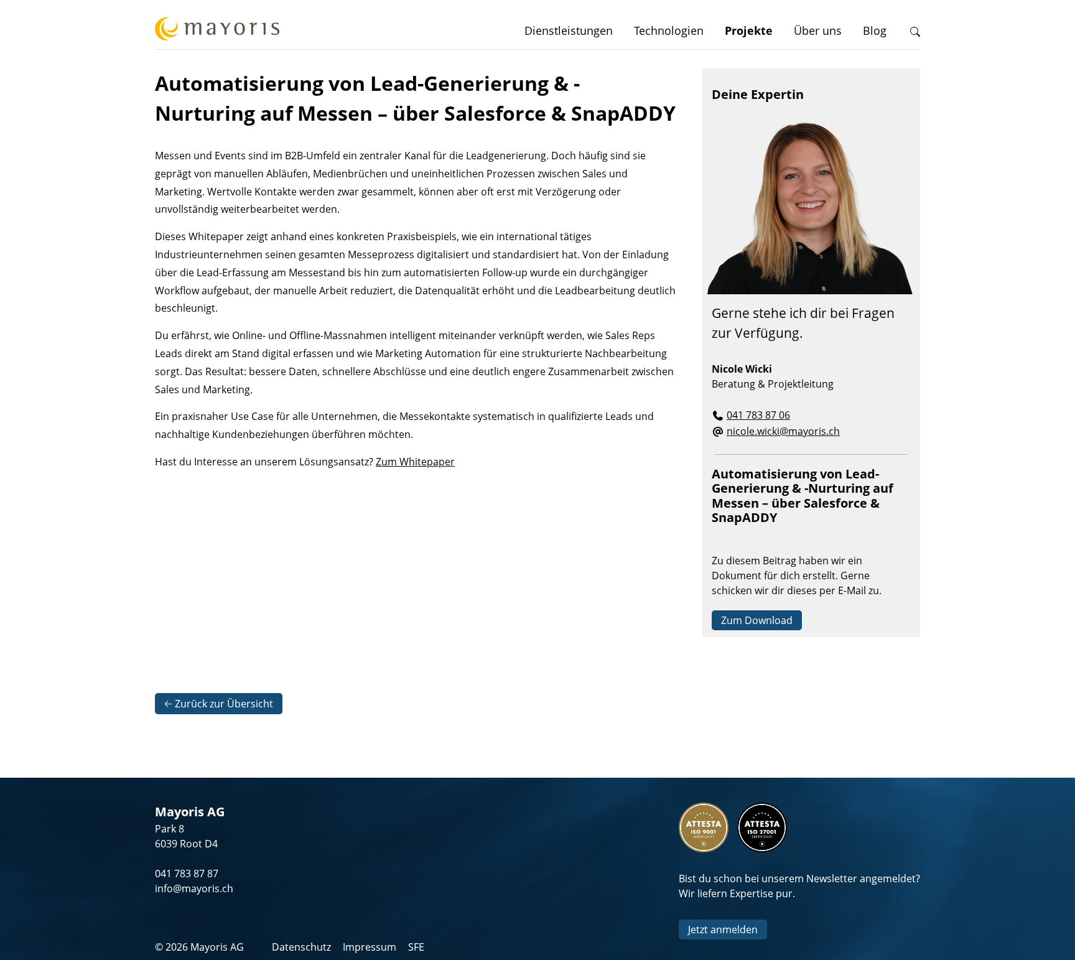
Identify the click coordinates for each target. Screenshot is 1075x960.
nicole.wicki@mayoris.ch (783, 431)
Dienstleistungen (568, 30)
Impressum (369, 947)
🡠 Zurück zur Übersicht (218, 704)
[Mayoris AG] (217, 30)
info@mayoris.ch (194, 888)
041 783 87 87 (186, 873)
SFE (416, 947)
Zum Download (757, 620)
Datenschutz (301, 947)
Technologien (669, 30)
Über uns (818, 30)
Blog (875, 30)
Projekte (749, 30)
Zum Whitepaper (415, 461)
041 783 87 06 (758, 415)
